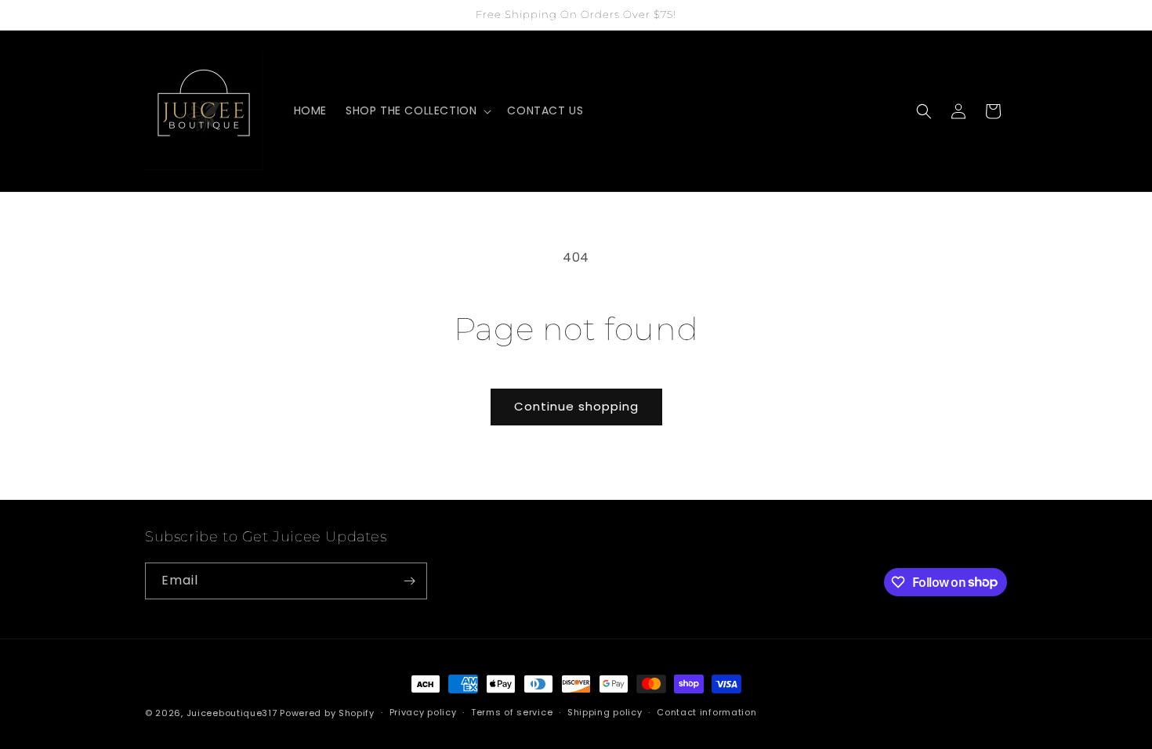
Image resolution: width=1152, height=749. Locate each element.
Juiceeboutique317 (232, 713)
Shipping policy (605, 712)
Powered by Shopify (327, 713)
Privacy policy (423, 712)
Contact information (706, 712)
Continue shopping (576, 406)
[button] (417, 110)
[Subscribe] (409, 581)
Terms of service (511, 712)
